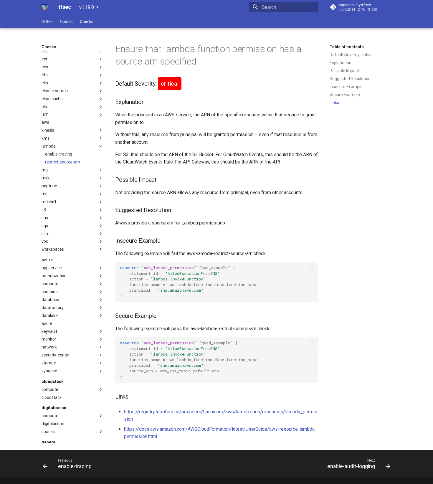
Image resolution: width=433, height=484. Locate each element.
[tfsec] (45, 7)
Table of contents (347, 46)
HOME (47, 21)
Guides (66, 21)
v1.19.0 (86, 7)
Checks (86, 21)
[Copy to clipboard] (311, 268)
